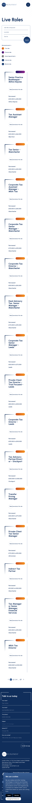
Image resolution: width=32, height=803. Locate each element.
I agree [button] (9, 795)
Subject (4, 721)
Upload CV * (5, 728)
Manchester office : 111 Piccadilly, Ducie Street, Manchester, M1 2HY (13, 763)
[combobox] (14, 36)
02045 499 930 (5, 767)
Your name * (5, 700)
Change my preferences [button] (13, 798)
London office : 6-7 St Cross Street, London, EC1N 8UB (15, 760)
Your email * (5, 707)
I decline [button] (16, 795)
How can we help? (6, 735)
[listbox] (16, 724)
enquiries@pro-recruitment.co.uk (10, 766)
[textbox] (14, 36)
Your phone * (5, 714)
